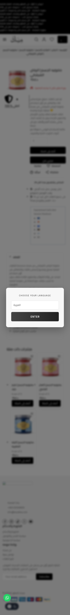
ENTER (35, 316)
